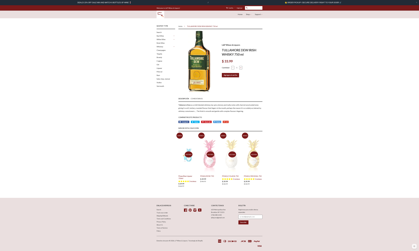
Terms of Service (162, 228)
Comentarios (197, 99)
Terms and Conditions (164, 219)
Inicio (180, 26)
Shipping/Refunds (162, 216)
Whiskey (160, 47)
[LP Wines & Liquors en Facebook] (185, 211)
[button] (183, 181)
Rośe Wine (161, 43)
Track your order (162, 213)
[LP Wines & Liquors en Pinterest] (190, 211)
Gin (158, 64)
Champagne (161, 50)
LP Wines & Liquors (181, 241)
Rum (158, 75)
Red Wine (160, 36)
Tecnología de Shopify (195, 241)
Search (159, 32)
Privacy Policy (161, 222)
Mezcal (159, 72)
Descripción (183, 99)
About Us (160, 225)
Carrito (230, 8)
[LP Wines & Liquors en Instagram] (195, 211)
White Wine (161, 39)
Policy (159, 231)
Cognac (159, 61)
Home (240, 14)
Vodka (159, 82)
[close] (417, 2)
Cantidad (225, 68)
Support (258, 14)
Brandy (159, 57)
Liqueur (159, 68)
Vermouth (160, 86)
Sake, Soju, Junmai (163, 79)
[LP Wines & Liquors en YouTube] (200, 211)
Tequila (159, 54)
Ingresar (239, 8)
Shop (248, 14)
